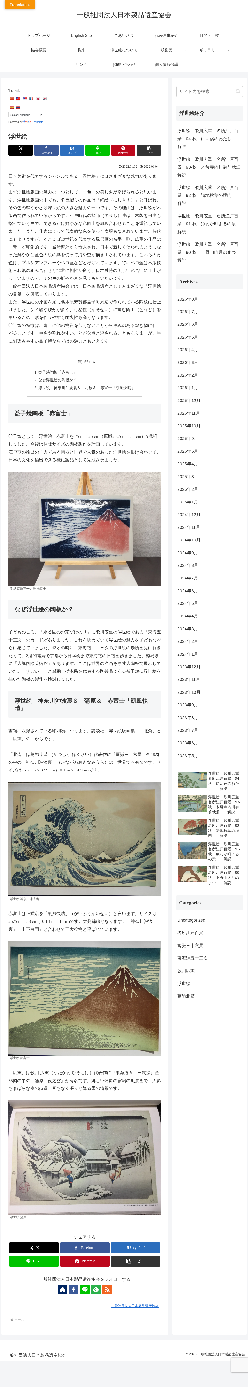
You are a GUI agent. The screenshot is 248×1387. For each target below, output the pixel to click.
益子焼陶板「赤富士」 (57, 372)
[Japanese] (38, 99)
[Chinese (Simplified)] (11, 99)
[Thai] (18, 107)
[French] (31, 99)
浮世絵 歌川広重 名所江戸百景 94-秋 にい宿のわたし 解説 (208, 138)
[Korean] (44, 99)
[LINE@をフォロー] (85, 1289)
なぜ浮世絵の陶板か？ (57, 380)
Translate (37, 121)
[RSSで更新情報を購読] (107, 1289)
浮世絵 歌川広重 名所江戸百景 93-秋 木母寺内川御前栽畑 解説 (210, 167)
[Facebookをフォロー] (73, 1289)
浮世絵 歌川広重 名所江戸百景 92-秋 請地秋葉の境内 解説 (208, 195)
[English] (25, 99)
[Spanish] (11, 107)
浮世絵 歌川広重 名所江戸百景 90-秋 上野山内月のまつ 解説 (210, 252)
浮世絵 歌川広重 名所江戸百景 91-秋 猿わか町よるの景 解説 (210, 224)
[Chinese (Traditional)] (18, 99)
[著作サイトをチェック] (62, 1289)
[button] (149, 150)
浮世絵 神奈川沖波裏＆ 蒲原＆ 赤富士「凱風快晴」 (86, 388)
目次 (77, 361)
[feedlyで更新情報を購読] (96, 1289)
